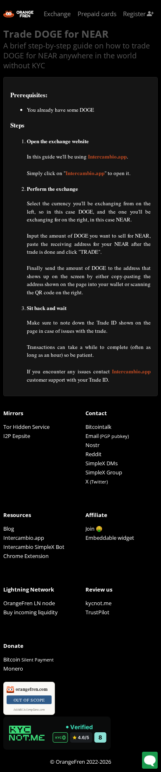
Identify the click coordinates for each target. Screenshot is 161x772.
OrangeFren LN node (29, 603)
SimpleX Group (103, 472)
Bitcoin (28, 659)
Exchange (57, 14)
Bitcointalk (98, 426)
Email (92, 436)
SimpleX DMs (101, 463)
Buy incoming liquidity (30, 612)
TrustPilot (97, 612)
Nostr (92, 445)
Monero (13, 668)
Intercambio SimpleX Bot (33, 547)
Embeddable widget (109, 537)
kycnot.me (98, 603)
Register (138, 14)
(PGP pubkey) (114, 436)
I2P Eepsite (16, 436)
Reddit (93, 454)
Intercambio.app (107, 156)
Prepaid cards (97, 14)
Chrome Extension (26, 556)
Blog (8, 528)
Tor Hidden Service (26, 426)
